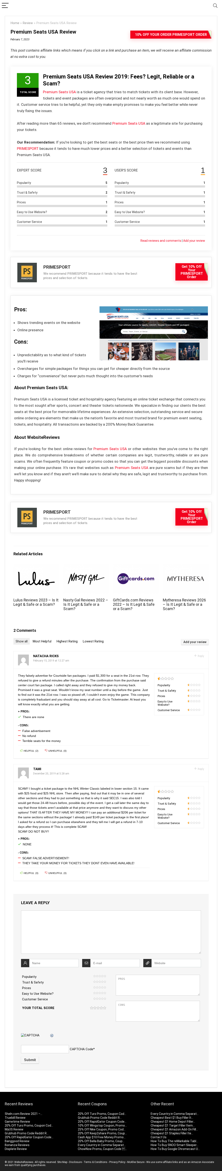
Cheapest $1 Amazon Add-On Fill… (174, 1129)
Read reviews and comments (160, 240)
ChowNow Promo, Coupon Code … (102, 1149)
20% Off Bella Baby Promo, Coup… (101, 1141)
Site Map (62, 1162)
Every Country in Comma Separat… (102, 1145)
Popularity (29, 977)
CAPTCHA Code (81, 1049)
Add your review (194, 240)
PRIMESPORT (28, 148)
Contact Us (158, 1137)
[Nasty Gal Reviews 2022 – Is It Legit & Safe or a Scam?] (86, 567)
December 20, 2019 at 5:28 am (51, 773)
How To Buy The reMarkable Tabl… (174, 1141)
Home (14, 23)
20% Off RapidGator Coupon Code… (29, 1137)
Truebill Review (15, 1117)
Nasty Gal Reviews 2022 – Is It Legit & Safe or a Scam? (85, 604)
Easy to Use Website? (38, 994)
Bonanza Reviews (17, 1145)
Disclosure (75, 1162)
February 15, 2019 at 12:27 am (51, 660)
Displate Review (16, 1149)
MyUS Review (14, 1129)
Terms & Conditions (95, 1162)
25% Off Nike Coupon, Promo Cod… (102, 1129)
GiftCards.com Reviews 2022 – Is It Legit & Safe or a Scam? (134, 604)
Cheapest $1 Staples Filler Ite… (172, 1133)
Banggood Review (17, 1141)
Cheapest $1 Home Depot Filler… (173, 1121)
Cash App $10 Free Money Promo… (102, 1137)
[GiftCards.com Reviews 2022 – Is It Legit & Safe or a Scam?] (136, 567)
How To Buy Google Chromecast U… (175, 1149)
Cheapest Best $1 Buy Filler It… (172, 1117)
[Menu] (5, 5)
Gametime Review (17, 1121)
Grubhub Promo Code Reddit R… (27, 1133)
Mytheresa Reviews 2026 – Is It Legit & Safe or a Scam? (184, 604)
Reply (200, 656)
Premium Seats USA (59, 92)
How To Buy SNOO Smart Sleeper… (174, 1145)
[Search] (215, 5)
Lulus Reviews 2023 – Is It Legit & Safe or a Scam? (36, 602)
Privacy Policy (117, 1162)
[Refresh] (52, 1036)
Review (28, 23)
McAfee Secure (135, 1162)
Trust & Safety (33, 982)
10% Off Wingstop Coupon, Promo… (102, 1125)
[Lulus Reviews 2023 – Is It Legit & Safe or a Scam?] (36, 567)
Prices (26, 988)
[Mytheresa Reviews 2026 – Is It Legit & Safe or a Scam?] (186, 567)
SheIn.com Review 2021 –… (23, 1113)
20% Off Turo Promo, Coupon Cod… (29, 1125)
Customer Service (35, 999)
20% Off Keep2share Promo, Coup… (102, 1133)
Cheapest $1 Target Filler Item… (173, 1125)
